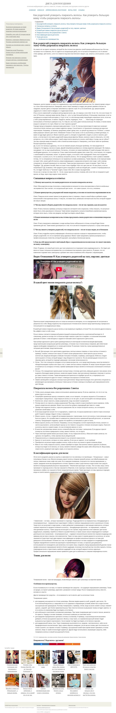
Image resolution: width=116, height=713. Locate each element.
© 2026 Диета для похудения (11, 705)
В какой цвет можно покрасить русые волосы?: (52, 30)
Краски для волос (74, 637)
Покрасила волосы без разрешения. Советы (52, 32)
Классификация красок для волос (48, 35)
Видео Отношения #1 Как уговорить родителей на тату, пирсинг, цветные (61, 28)
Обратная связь (72, 705)
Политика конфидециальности (43, 707)
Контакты (39, 705)
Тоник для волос (42, 37)
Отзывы (81, 9)
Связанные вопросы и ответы (47, 26)
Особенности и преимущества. (48, 39)
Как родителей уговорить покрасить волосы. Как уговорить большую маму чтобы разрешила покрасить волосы (74, 24)
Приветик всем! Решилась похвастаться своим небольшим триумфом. (17, 52)
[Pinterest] (57, 644)
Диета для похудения (58, 3)
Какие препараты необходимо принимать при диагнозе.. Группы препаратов (17, 65)
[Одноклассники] (72, 644)
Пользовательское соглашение (48, 705)
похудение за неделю (52, 637)
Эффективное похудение (56, 9)
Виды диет (72, 9)
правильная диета (43, 637)
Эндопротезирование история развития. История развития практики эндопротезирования (16, 29)
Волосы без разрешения (63, 637)
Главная (32, 9)
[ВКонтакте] (41, 644)
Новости (40, 9)
